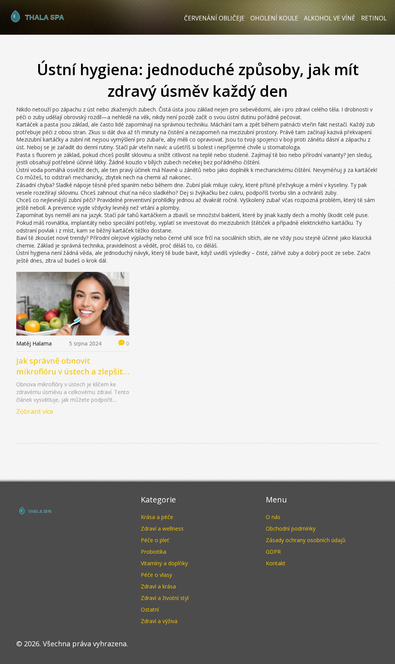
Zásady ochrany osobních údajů (306, 540)
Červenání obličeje (214, 18)
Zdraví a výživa (159, 621)
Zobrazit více (34, 411)
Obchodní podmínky (291, 528)
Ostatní (150, 609)
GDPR (273, 551)
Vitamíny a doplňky (164, 563)
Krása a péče (157, 517)
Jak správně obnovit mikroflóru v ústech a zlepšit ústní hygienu (69, 366)
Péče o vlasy (156, 574)
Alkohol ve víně (329, 18)
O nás (273, 517)
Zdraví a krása (158, 586)
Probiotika (153, 551)
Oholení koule (274, 18)
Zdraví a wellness (162, 528)
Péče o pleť (155, 540)
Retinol (374, 18)
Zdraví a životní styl (165, 598)
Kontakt (275, 563)
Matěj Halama (34, 343)
